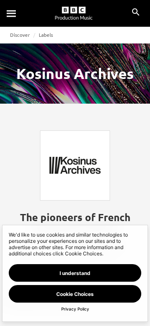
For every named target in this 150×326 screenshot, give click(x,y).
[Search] (12, 13)
